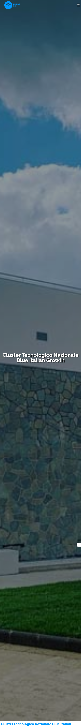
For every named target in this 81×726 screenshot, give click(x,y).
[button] (78, 5)
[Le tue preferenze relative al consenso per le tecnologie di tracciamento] (79, 545)
